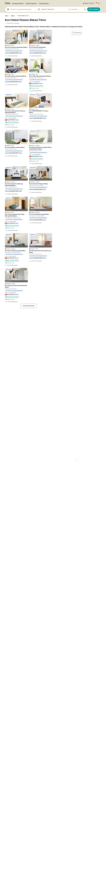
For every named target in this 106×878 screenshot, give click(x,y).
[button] (88, 3)
